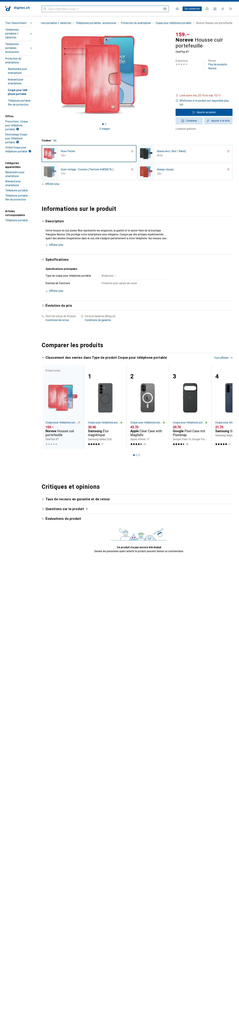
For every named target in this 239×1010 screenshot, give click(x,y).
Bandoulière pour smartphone (17, 70)
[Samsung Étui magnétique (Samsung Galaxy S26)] (105, 407)
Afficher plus (52, 183)
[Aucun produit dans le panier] (230, 8)
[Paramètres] (177, 8)
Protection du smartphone (13, 60)
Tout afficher (221, 357)
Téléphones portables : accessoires (12, 48)
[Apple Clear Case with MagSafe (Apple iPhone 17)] (147, 407)
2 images (105, 128)
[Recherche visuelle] (165, 9)
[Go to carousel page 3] (139, 455)
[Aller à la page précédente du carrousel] (47, 407)
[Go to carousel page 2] (136, 455)
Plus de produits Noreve (217, 64)
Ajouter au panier (206, 112)
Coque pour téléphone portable (18, 92)
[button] (204, 96)
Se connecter (192, 8)
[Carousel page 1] (103, 124)
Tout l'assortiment (16, 23)
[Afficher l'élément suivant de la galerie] (168, 75)
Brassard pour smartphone (15, 81)
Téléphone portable (16, 190)
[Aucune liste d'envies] (222, 8)
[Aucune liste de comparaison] (215, 8)
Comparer (191, 120)
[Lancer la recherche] (45, 9)
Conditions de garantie (98, 320)
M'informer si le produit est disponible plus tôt (204, 102)
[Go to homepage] (17, 8)
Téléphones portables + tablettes (12, 33)
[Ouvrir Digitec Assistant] (207, 8)
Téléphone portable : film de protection (20, 102)
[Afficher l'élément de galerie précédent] (41, 75)
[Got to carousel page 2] (105, 124)
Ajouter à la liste (220, 120)
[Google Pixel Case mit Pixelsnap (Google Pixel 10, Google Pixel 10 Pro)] (190, 407)
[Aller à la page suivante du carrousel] (226, 407)
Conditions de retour (57, 320)
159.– (183, 34)
